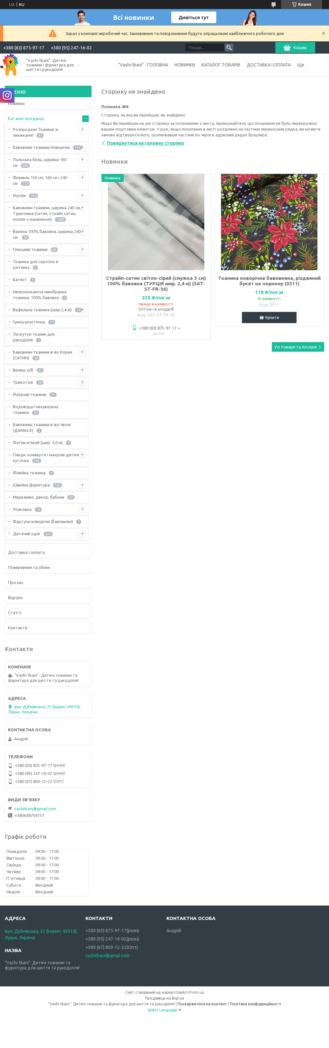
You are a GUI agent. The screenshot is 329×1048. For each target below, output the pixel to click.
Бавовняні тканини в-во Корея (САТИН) (42, 355)
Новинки (16, 103)
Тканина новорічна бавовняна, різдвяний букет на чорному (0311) (269, 280)
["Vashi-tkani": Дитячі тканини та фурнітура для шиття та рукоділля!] (9, 65)
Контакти (17, 627)
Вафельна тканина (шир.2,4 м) (42, 309)
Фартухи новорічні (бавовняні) (43, 521)
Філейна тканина (29, 472)
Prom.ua (196, 992)
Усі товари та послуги (295, 347)
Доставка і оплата (26, 552)
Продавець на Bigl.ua (164, 998)
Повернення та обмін (29, 567)
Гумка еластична (29, 322)
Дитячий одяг (26, 533)
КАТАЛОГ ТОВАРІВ (220, 64)
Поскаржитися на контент (202, 1004)
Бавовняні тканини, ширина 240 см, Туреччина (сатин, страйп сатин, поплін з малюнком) (47, 213)
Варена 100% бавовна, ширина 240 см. (47, 234)
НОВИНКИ (184, 64)
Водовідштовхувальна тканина (35, 409)
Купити (272, 317)
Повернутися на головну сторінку (145, 143)
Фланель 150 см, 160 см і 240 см (40, 180)
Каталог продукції (26, 118)
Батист (20, 279)
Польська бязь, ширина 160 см (40, 162)
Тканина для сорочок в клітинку (35, 264)
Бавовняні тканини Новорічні (41, 147)
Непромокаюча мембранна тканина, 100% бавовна (40, 294)
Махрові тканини (29, 394)
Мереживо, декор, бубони (38, 497)
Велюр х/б (23, 370)
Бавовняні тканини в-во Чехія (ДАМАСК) (41, 427)
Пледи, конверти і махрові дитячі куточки (46, 457)
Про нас (15, 582)
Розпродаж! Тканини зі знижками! (35, 132)
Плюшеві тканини (30, 249)
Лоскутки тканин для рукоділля (34, 337)
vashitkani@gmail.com (35, 808)
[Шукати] (229, 47)
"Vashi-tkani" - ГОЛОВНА (143, 64)
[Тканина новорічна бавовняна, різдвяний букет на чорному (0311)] (269, 222)
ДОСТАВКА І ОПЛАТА (269, 64)
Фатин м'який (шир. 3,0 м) (38, 442)
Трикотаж (23, 382)
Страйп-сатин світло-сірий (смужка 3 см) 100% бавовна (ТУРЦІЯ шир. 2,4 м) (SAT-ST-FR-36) (156, 283)
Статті (15, 612)
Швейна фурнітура (31, 485)
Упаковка (22, 509)
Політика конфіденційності (255, 1004)
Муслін (19, 195)
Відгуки (15, 597)
